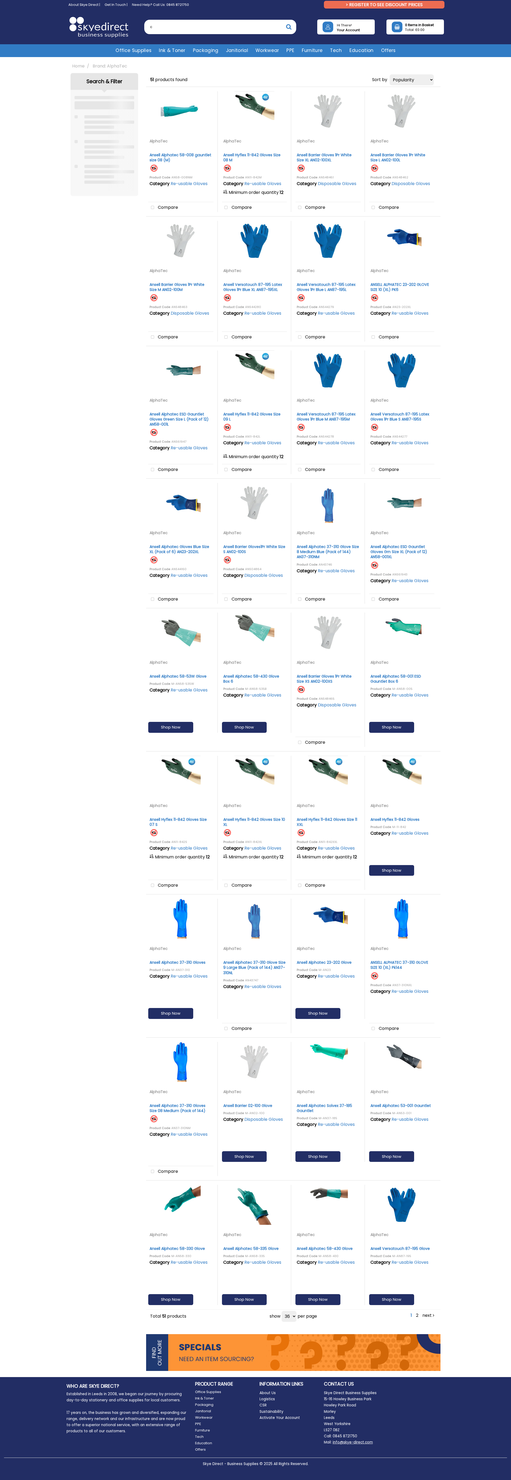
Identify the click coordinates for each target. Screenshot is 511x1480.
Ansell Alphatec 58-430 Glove (325, 1248)
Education (361, 50)
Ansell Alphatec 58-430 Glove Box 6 (251, 679)
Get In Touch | (116, 4)
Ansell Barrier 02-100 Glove (247, 1105)
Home (78, 66)
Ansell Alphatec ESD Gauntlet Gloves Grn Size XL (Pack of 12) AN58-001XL (398, 551)
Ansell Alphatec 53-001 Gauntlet (400, 1105)
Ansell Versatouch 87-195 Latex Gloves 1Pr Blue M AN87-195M (326, 416)
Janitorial (237, 50)
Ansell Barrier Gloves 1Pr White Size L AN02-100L (397, 157)
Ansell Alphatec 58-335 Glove (251, 1248)
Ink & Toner (172, 50)
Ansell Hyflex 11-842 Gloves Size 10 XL (254, 822)
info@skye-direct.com (353, 1442)
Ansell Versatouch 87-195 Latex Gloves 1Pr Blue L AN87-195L (326, 287)
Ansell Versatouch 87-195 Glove (400, 1248)
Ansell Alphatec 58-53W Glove (178, 676)
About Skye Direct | (84, 4)
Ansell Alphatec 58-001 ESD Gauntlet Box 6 (395, 679)
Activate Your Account (279, 1417)
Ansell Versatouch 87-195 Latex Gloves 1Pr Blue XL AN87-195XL (252, 287)
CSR (263, 1405)
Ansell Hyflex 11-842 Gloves (394, 819)
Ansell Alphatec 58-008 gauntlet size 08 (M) (180, 157)
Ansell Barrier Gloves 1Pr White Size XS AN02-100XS (324, 679)
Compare (167, 207)
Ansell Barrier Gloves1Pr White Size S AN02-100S (254, 549)
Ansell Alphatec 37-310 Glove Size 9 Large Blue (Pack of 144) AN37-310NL (254, 967)
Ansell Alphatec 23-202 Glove (324, 962)
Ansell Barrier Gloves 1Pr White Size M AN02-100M (177, 287)
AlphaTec (159, 141)
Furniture (312, 50)
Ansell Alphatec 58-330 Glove (177, 1248)
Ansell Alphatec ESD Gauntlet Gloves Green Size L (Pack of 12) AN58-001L (179, 419)
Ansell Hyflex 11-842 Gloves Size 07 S (178, 822)
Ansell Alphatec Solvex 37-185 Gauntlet (324, 1108)
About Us (267, 1392)
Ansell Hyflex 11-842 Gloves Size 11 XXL (327, 822)
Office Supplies (133, 50)
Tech (336, 50)
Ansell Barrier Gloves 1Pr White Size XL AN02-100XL (324, 157)
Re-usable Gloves (189, 184)
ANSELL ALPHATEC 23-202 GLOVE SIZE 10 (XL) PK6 (399, 287)
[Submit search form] (289, 26)
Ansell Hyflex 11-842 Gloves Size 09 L (252, 416)
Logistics (267, 1399)
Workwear (267, 50)
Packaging (206, 50)
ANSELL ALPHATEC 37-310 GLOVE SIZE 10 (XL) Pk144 (399, 965)
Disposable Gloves (337, 184)
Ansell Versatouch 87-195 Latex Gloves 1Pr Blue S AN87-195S (399, 416)
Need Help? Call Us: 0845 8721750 (160, 4)
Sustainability (271, 1411)
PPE (290, 50)
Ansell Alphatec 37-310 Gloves (177, 962)
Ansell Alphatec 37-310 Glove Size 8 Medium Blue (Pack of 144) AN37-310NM (328, 551)
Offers (388, 50)
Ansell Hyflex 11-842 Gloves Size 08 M (252, 157)
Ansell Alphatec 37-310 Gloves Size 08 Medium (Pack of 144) (177, 1108)
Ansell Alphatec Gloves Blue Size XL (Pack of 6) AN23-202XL (179, 549)
